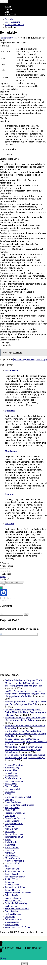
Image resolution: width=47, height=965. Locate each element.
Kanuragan (10, 844)
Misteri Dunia (11, 855)
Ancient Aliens (11, 770)
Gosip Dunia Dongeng (15, 818)
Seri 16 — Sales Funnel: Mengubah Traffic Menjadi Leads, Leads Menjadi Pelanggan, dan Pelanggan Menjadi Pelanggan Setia (24, 683)
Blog (7, 11)
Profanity (9, 523)
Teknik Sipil (10, 916)
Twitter (30, 359)
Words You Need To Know (17, 927)
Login (3, 576)
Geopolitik (10, 815)
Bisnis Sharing (11, 786)
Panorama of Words (14, 24)
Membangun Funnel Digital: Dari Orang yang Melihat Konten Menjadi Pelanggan (25, 719)
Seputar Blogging (13, 898)
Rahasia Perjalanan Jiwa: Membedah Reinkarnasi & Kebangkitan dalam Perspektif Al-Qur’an (26, 742)
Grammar (9, 826)
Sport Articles (11, 911)
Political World (12, 874)
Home (8, 6)
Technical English (13, 914)
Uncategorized (12, 922)
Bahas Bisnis (11, 773)
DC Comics (10, 791)
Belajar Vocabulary (14, 778)
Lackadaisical (11, 370)
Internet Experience (14, 834)
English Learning (12, 22)
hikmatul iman (11, 828)
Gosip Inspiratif (12, 820)
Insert (24, 964)
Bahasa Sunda (11, 775)
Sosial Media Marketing (16, 903)
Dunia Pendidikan (13, 802)
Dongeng (9, 9)
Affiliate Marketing (14, 765)
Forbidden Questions (15, 812)
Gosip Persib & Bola (14, 823)
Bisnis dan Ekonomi (14, 781)
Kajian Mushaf (11, 842)
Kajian (8, 839)
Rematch (9, 494)
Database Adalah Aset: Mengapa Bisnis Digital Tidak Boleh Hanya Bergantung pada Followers (25, 712)
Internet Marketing (14, 836)
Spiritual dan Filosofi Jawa (17, 908)
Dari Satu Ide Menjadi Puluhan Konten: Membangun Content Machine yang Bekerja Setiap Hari (25, 734)
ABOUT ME (10, 14)
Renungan (9, 882)
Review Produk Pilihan (15, 887)
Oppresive (10, 410)
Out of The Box (12, 868)
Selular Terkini (11, 895)
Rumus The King (12, 890)
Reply (3, 958)
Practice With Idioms (15, 876)
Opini (7, 866)
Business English (12, 789)
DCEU (8, 794)
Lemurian (9, 850)
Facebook (19, 359)
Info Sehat (10, 831)
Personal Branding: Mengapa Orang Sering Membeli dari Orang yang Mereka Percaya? (25, 756)
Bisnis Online (11, 783)
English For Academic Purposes (19, 805)
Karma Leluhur (12, 847)
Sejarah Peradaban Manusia (18, 892)
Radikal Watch (12, 879)
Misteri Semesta (12, 858)
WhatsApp (41, 359)
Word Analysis (12, 924)
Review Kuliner (12, 884)
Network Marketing (14, 860)
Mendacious (11, 451)
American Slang (12, 767)
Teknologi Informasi (14, 919)
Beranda (9, 19)
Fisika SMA (10, 810)
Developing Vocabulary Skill (18, 797)
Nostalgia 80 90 (12, 863)
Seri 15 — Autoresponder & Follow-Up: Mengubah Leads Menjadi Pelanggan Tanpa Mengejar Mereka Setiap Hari (25, 694)
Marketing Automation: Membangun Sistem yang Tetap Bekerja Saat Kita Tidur (25, 703)
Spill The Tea (11, 906)
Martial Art (10, 852)
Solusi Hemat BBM (13, 900)
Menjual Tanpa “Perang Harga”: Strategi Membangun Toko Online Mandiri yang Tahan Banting (23, 749)
